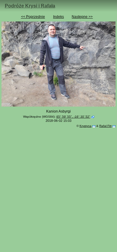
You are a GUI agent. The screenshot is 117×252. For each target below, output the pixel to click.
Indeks (58, 17)
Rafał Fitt (105, 125)
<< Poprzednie (33, 17)
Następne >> (82, 17)
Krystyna (86, 125)
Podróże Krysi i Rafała (30, 5)
